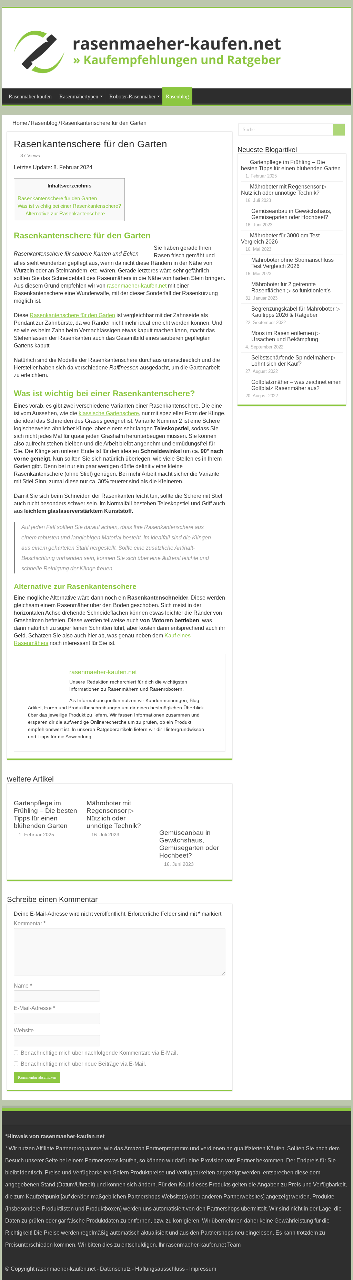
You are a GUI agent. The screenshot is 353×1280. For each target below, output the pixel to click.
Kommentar (30, 923)
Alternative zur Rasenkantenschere (65, 213)
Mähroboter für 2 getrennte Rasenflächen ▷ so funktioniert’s (291, 287)
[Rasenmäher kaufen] (176, 48)
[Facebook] (339, 1256)
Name (23, 986)
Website (24, 1030)
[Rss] (332, 1256)
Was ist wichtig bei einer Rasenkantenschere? (69, 206)
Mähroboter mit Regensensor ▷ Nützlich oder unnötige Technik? (114, 814)
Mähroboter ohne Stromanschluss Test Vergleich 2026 (292, 263)
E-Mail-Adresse (34, 1008)
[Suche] (339, 130)
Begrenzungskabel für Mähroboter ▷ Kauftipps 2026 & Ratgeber (295, 312)
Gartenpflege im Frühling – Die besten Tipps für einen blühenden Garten (45, 814)
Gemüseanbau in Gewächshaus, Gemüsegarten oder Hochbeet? (189, 844)
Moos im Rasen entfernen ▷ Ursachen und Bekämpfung (285, 336)
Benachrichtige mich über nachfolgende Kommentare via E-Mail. (99, 1053)
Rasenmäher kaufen (30, 96)
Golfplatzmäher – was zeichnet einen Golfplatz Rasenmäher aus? (296, 385)
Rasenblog (177, 96)
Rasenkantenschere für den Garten (57, 198)
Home (19, 123)
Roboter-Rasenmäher (132, 96)
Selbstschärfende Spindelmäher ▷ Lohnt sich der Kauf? (293, 361)
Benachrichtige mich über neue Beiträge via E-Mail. (83, 1064)
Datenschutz (115, 1269)
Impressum (202, 1269)
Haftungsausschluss (160, 1269)
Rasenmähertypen (78, 96)
